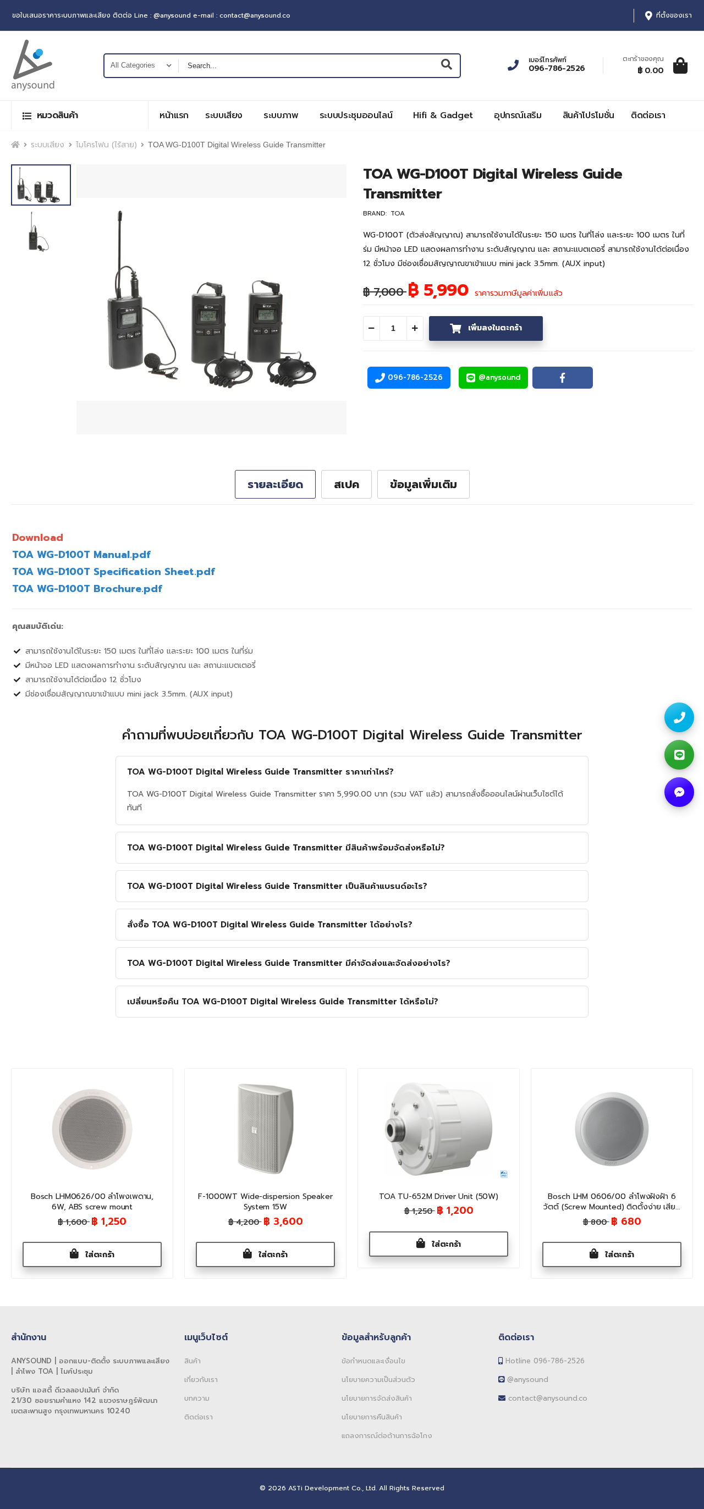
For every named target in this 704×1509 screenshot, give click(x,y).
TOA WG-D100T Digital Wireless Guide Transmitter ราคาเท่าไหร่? (260, 772)
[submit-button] (447, 65)
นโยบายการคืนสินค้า (372, 1417)
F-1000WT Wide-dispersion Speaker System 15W (265, 1202)
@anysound (526, 1379)
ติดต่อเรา (648, 115)
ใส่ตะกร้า (98, 1255)
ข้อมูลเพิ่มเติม (423, 484)
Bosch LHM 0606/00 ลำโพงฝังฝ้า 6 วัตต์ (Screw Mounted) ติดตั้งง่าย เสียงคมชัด (611, 1207)
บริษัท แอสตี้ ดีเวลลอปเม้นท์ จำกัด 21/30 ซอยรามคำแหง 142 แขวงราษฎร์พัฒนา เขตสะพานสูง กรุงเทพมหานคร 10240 (84, 1400)
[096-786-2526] (679, 717)
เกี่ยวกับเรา (201, 1379)
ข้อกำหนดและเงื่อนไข (373, 1361)
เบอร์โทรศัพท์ (547, 60)
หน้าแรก (174, 115)
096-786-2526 (557, 68)
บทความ (197, 1398)
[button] (79, 115)
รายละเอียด (275, 484)
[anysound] (679, 792)
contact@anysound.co (546, 1398)
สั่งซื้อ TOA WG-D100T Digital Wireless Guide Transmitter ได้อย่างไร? (270, 925)
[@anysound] (679, 755)
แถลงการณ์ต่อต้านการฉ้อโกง (387, 1435)
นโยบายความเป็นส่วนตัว (378, 1379)
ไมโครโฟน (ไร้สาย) (106, 145)
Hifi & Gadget (442, 115)
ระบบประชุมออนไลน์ (356, 115)
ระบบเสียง (224, 115)
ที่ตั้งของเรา (674, 15)
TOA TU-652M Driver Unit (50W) (438, 1196)
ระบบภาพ (281, 115)
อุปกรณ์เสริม (518, 115)
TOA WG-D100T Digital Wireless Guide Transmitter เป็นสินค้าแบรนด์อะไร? (277, 886)
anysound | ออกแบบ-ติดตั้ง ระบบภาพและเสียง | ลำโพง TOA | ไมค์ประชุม (90, 1366)
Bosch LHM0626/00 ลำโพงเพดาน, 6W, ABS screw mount (92, 1202)
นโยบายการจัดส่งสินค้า (377, 1398)
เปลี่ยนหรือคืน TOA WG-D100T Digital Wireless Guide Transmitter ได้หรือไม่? (282, 1002)
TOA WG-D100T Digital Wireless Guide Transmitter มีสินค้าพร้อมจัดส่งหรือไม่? (286, 848)
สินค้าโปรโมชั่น (588, 115)
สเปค (346, 484)
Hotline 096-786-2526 (544, 1361)
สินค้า (192, 1361)
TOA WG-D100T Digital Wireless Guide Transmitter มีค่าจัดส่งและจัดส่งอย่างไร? (288, 963)
